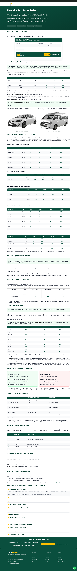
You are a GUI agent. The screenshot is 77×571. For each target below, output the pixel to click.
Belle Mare (47, 561)
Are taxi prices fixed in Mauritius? (15, 497)
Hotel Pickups (34, 559)
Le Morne (47, 564)
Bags (51, 43)
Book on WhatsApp (55, 54)
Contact (65, 4)
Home (34, 4)
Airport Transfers (35, 555)
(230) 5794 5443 (13, 561)
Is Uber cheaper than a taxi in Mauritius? (17, 517)
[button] (38, 489)
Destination (19, 43)
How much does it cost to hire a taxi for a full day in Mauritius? (21, 520)
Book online (47, 54)
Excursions (34, 557)
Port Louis (47, 557)
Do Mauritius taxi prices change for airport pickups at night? (21, 524)
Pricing (52, 4)
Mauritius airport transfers (60, 109)
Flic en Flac (47, 559)
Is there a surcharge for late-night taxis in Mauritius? (19, 511)
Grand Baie (47, 555)
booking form (48, 476)
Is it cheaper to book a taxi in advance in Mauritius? (19, 507)
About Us (59, 555)
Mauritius (59, 4)
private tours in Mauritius (63, 287)
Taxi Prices (34, 564)
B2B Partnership (35, 561)
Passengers (40, 43)
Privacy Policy (60, 559)
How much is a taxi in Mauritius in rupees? (17, 504)
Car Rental (46, 4)
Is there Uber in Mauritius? (14, 514)
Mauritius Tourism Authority (56, 482)
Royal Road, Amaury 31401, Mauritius (16, 559)
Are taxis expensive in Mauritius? (15, 501)
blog (59, 564)
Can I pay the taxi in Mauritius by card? (16, 534)
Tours (40, 4)
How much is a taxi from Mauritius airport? (17, 489)
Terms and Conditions (62, 561)
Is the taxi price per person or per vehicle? (17, 527)
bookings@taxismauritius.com (15, 1)
